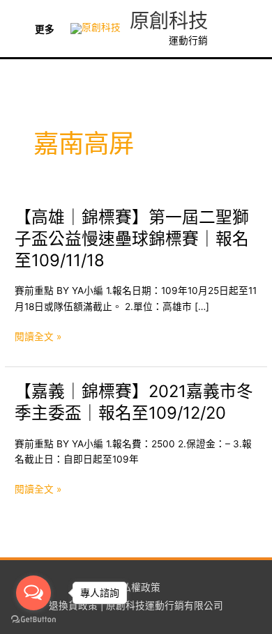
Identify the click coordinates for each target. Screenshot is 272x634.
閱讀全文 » (38, 337)
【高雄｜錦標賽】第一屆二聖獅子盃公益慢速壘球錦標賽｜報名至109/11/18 (132, 238)
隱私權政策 (136, 587)
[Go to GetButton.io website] (33, 619)
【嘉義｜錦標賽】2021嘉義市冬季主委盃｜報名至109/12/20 (134, 402)
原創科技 (169, 21)
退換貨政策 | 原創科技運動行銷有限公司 (136, 605)
